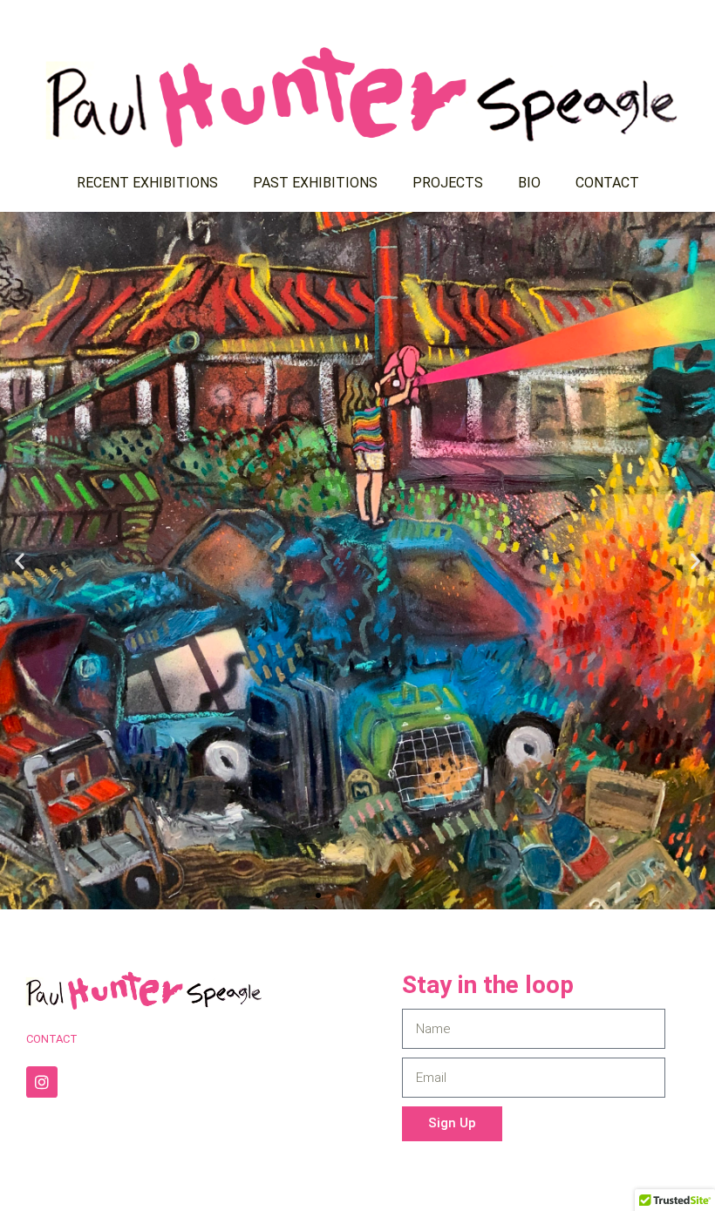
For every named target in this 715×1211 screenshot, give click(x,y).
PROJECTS (447, 182)
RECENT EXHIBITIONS (147, 182)
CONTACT (607, 182)
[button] (20, 561)
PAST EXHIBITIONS (315, 182)
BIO (529, 182)
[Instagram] (42, 1082)
